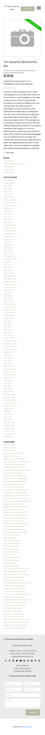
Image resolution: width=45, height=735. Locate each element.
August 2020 (9, 352)
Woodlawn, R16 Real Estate (14, 628)
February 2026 (10, 200)
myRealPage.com (26, 727)
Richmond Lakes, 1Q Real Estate (16, 569)
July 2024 (8, 242)
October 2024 (9, 234)
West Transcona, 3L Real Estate (16, 622)
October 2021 (9, 312)
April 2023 (8, 270)
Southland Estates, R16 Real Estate (17, 600)
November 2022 (10, 282)
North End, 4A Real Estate (14, 521)
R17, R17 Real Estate (11, 560)
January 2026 (9, 203)
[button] (27, 8)
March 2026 (8, 197)
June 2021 (8, 324)
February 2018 (9, 422)
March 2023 (8, 273)
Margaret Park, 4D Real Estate (16, 507)
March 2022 (8, 301)
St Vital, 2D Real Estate (13, 611)
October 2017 (9, 431)
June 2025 (8, 214)
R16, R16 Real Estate (17, 73)
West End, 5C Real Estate (14, 616)
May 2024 (8, 248)
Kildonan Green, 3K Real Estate (16, 498)
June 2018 (8, 414)
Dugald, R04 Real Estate (13, 473)
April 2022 (8, 298)
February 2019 (9, 394)
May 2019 (7, 386)
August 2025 (9, 208)
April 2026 (8, 194)
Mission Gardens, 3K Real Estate (16, 515)
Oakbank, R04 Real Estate (14, 526)
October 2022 (9, 284)
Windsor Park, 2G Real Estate (15, 625)
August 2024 (9, 239)
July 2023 (7, 262)
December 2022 (10, 279)
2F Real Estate (9, 445)
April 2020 (8, 363)
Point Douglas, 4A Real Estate (15, 532)
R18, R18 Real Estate (11, 566)
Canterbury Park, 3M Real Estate (16, 462)
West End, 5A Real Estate (14, 614)
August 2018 (9, 408)
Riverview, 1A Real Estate (13, 580)
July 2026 (7, 186)
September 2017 (10, 434)
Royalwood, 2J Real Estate (14, 586)
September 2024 (10, 236)
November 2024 (10, 231)
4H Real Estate (9, 450)
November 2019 (10, 375)
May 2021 (7, 327)
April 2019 (7, 389)
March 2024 (8, 253)
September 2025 (10, 205)
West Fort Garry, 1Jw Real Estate (16, 619)
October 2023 (9, 256)
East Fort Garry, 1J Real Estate (16, 478)
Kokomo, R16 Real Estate (13, 504)
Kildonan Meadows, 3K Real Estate (17, 501)
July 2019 (7, 380)
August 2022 (9, 290)
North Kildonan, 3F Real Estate (16, 524)
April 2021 (7, 329)
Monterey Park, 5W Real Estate (16, 518)
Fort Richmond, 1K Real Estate (15, 490)
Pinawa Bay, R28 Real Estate (15, 529)
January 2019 (9, 397)
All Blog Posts (9, 161)
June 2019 (8, 383)
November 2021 (10, 310)
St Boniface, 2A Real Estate (14, 605)
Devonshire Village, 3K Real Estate (17, 470)
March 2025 (8, 222)
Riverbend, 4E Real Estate (14, 577)
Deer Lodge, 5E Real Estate (14, 464)
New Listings (8, 166)
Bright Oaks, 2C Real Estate (14, 459)
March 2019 (8, 391)
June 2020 (8, 358)
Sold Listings (9, 172)
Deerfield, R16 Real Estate (14, 467)
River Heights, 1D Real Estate (15, 571)
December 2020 (10, 341)
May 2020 (8, 360)
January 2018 (9, 425)
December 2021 (10, 307)
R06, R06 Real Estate (12, 543)
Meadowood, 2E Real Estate (15, 512)
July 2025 (7, 211)
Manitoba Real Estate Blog (14, 164)
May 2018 (7, 417)
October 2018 (9, 403)
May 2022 (8, 296)
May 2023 (8, 267)
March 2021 (8, 332)
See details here (10, 88)
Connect (27, 9)
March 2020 (8, 366)
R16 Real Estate (10, 554)
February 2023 (9, 276)
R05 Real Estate (10, 538)
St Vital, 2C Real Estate (13, 608)
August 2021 (9, 318)
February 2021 (9, 335)
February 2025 (10, 225)
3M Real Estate (10, 447)
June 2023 (8, 265)
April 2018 (7, 420)
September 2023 (10, 259)
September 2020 (10, 349)
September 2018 (10, 406)
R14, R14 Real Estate (11, 552)
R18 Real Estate (10, 563)
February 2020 (10, 369)
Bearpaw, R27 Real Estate (14, 453)
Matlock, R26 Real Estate (13, 509)
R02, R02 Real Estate (12, 535)
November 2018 (10, 400)
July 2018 (7, 411)
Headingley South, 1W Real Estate (17, 495)
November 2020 (10, 344)
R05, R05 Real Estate (12, 540)
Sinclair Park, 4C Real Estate (15, 588)
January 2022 (9, 304)
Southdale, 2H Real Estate (14, 597)
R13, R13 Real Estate (11, 549)
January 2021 (9, 338)
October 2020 (9, 346)
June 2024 (8, 245)
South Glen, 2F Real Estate (14, 591)
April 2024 (8, 250)
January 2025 (9, 228)
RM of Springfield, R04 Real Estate (17, 583)
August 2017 (9, 437)
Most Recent (9, 180)
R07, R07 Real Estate (12, 546)
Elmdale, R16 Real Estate (13, 484)
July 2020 (8, 355)
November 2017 (10, 428)
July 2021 (7, 321)
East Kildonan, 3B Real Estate (15, 481)
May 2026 (8, 191)
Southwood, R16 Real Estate (15, 602)
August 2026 (9, 183)
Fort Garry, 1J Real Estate (14, 487)
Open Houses (9, 169)
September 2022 (10, 287)
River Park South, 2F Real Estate (16, 574)
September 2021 (10, 315)
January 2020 (9, 372)
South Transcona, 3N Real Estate (17, 594)
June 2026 (8, 188)
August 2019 (9, 377)
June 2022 (8, 293)
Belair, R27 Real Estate (12, 456)
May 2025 (8, 217)
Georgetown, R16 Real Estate (15, 492)
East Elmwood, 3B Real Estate (15, 476)
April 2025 (8, 220)
